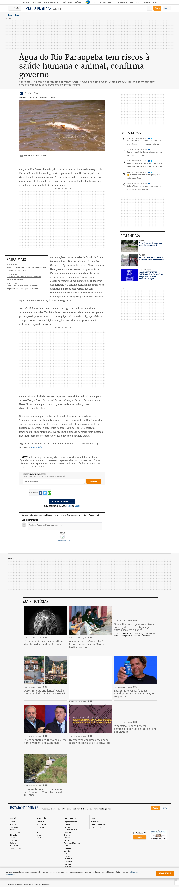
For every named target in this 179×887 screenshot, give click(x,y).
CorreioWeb (95, 822)
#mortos (98, 460)
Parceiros (135, 2)
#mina (60, 463)
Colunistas (14, 840)
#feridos (24, 463)
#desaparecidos (39, 463)
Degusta (67, 846)
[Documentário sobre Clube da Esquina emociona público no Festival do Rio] (90, 620)
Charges (67, 835)
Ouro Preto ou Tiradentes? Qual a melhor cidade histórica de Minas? (44, 692)
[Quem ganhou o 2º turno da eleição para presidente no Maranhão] (45, 719)
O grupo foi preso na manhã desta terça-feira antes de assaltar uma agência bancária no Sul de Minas (134, 634)
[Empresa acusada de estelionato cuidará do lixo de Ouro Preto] (90, 677)
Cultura (13, 843)
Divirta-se (67, 867)
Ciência (66, 840)
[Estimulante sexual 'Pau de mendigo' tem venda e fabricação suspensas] (135, 670)
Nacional (13, 830)
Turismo (67, 838)
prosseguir (165, 873)
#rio (77, 460)
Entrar (166, 8)
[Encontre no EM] (149, 8)
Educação (14, 846)
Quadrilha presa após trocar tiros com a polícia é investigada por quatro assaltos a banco (134, 627)
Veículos (67, 2)
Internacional (15, 832)
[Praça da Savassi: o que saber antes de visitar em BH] (129, 246)
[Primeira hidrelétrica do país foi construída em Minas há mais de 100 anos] (45, 768)
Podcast (67, 856)
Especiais (67, 827)
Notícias (26, 2)
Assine (157, 8)
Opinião (67, 824)
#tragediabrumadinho (59, 457)
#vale (52, 463)
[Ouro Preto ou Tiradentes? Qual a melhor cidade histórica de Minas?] (45, 670)
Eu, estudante (96, 827)
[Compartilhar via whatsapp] (49, 493)
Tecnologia (68, 848)
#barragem (52, 460)
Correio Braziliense (98, 824)
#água (23, 466)
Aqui (38, 832)
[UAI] (88, 2)
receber (93, 481)
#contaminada (36, 466)
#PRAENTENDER (70, 830)
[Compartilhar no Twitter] (45, 493)
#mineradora (93, 463)
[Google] (62, 536)
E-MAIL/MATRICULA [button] (63, 540)
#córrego (70, 463)
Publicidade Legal (16, 848)
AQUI (155, 2)
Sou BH (146, 2)
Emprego (67, 832)
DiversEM (13, 835)
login (69, 506)
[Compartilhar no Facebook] (40, 493)
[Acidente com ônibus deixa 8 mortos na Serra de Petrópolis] (129, 260)
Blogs (39, 830)
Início (10, 15)
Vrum (39, 835)
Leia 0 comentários (62, 501)
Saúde (12, 838)
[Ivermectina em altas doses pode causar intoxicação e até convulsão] (90, 719)
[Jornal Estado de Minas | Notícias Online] (38, 9)
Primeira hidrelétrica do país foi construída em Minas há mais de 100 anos (43, 792)
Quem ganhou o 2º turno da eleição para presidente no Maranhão (45, 741)
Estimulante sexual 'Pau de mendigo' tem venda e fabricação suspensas (134, 693)
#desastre (86, 460)
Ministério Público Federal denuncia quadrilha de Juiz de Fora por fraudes (135, 728)
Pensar (66, 854)
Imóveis (78, 2)
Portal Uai (40, 822)
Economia (14, 827)
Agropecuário (69, 862)
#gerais (24, 460)
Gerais (57, 9)
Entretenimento (52, 2)
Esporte (37, 2)
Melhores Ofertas (103, 2)
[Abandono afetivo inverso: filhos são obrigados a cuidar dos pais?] (45, 620)
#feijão (81, 463)
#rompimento (37, 460)
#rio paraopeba (37, 457)
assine (77, 506)
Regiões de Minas (70, 822)
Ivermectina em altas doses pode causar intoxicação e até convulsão (89, 741)
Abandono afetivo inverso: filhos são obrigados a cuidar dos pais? (43, 643)
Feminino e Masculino (72, 843)
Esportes (67, 851)
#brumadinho (79, 457)
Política (13, 824)
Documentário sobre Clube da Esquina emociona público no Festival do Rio (86, 644)
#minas (93, 457)
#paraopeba (66, 460)
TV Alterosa (121, 2)
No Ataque (68, 859)
